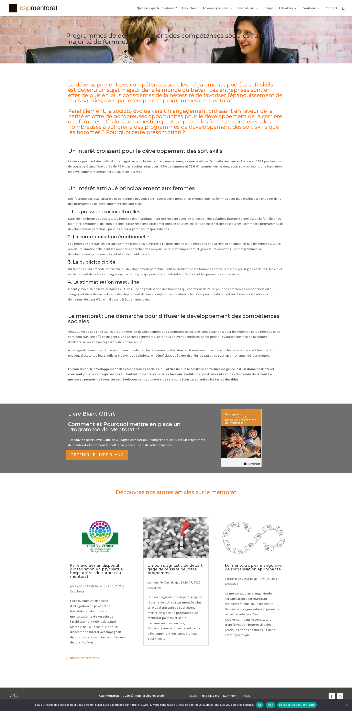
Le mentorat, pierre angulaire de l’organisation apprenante (253, 567)
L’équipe (246, 696)
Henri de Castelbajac (88, 586)
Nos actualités (210, 696)
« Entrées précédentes (82, 658)
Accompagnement (215, 8)
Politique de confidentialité (297, 704)
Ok (260, 704)
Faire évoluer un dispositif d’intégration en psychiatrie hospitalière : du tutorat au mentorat (96, 571)
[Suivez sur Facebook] (332, 696)
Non (270, 704)
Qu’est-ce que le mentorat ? (157, 8)
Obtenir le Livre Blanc (96, 454)
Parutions (309, 8)
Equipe (268, 8)
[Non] (347, 705)
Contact (331, 8)
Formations (246, 8)
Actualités (286, 8)
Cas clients (77, 591)
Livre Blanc (189, 8)
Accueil (193, 696)
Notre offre (229, 696)
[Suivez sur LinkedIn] (340, 696)
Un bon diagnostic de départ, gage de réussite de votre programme (175, 569)
